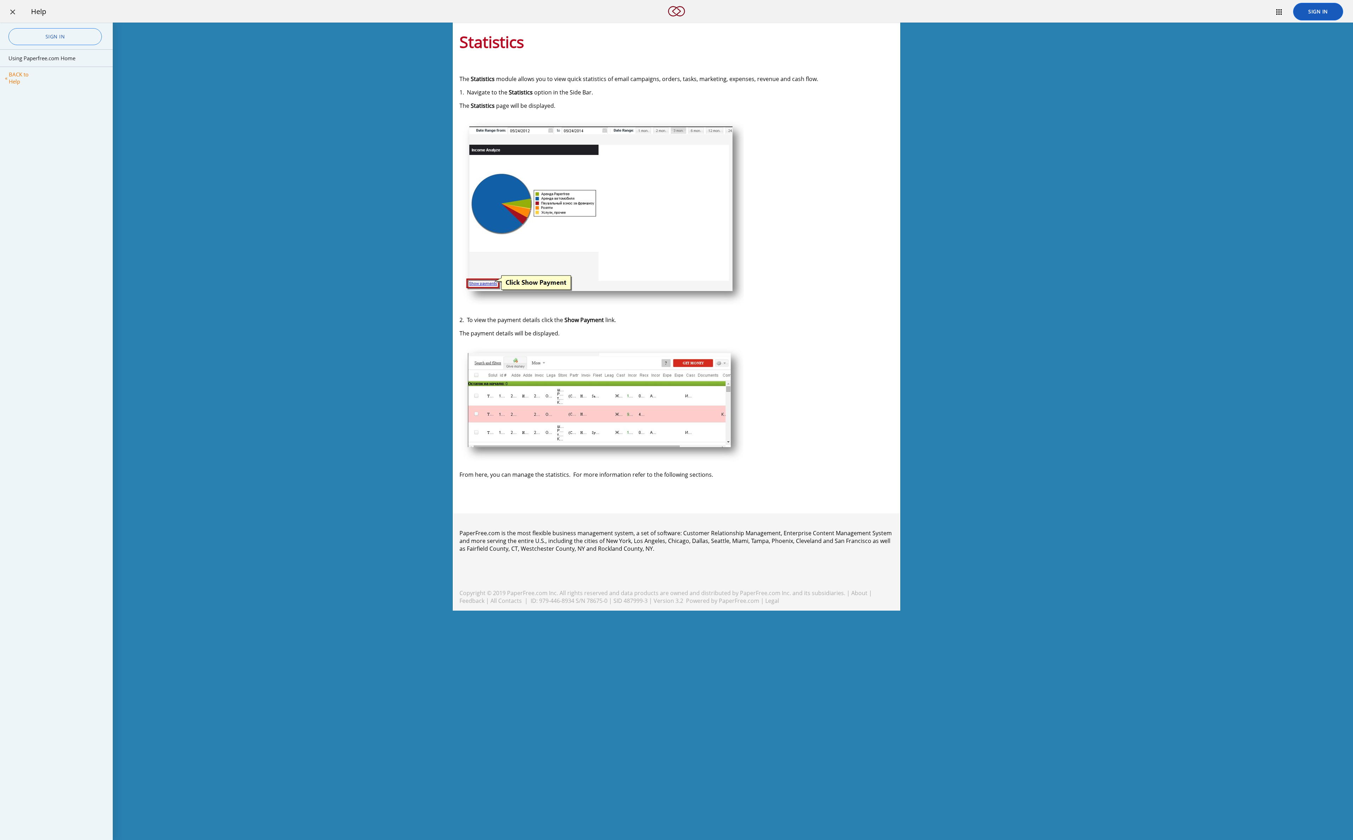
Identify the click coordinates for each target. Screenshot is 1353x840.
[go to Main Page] (676, 20)
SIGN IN (1318, 11)
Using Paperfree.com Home (41, 58)
